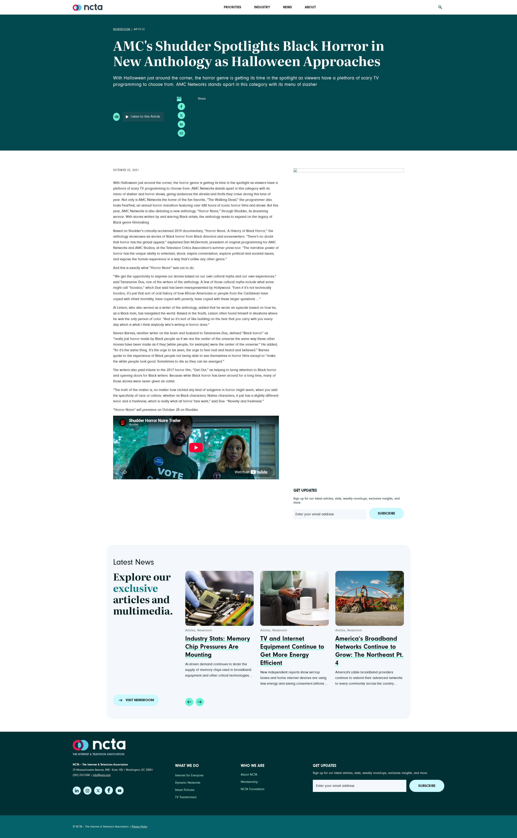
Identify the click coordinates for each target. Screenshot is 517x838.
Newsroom (121, 29)
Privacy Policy (139, 826)
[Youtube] (120, 790)
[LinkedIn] (77, 790)
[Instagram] (87, 790)
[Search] (440, 7)
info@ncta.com (102, 775)
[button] (189, 702)
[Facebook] (109, 790)
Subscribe (386, 513)
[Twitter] (98, 790)
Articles (265, 630)
